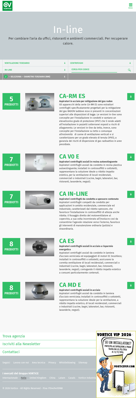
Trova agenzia (13, 336)
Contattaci (11, 352)
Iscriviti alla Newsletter (21, 344)
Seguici (6, 363)
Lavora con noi (21, 363)
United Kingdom (38, 378)
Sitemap (82, 363)
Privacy (52, 363)
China (52, 378)
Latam (62, 378)
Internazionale (10, 378)
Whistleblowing (67, 363)
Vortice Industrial (87, 378)
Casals (71, 378)
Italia (23, 378)
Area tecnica (38, 363)
